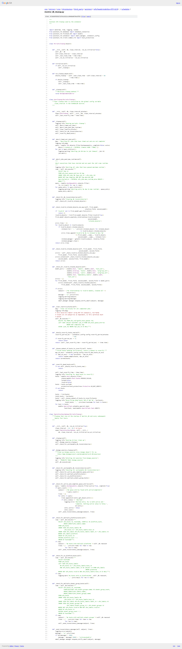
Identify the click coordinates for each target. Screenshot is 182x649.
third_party (78, 9)
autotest (88, 9)
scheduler (125, 9)
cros (58, 9)
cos (46, 9)
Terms (22, 646)
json (178, 646)
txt (174, 646)
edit (88, 16)
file (83, 16)
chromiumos (67, 9)
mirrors (52, 9)
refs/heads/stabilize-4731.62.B (105, 9)
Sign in (178, 3)
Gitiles (11, 646)
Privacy (16, 646)
